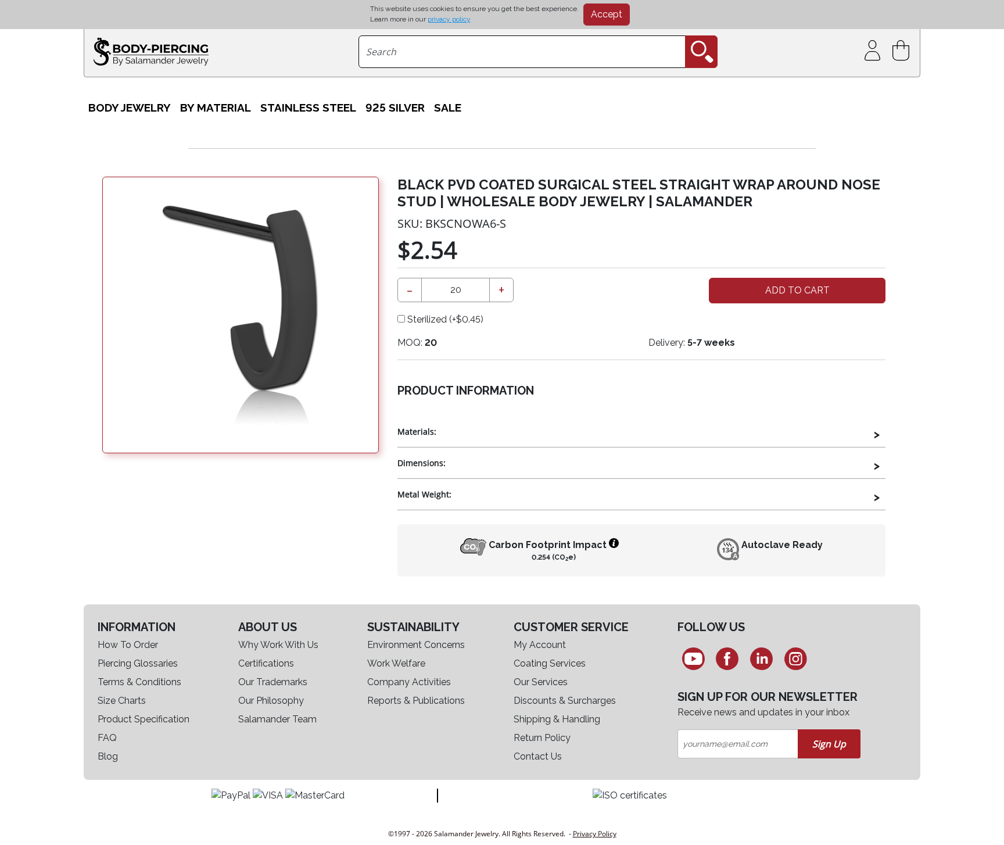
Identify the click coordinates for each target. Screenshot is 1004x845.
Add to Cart (797, 290)
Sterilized (444, 319)
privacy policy (449, 19)
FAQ (107, 737)
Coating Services (550, 663)
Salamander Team (277, 719)
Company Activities (409, 682)
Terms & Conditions (139, 682)
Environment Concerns (416, 644)
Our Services (541, 682)
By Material (215, 107)
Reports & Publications (416, 700)
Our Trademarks (272, 682)
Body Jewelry (129, 107)
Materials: (416, 431)
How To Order (128, 644)
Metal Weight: (424, 494)
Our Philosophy (271, 700)
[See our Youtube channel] (693, 658)
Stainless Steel (308, 107)
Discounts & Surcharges (565, 700)
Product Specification (143, 719)
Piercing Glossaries (138, 663)
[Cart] (903, 50)
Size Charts (122, 700)
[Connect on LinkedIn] (761, 658)
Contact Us (538, 756)
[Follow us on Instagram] (796, 658)
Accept (606, 14)
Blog (108, 756)
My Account (540, 644)
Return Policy (542, 737)
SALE (447, 107)
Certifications (266, 663)
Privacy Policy (594, 834)
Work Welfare (396, 663)
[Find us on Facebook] (728, 658)
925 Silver (395, 107)
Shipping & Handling (557, 719)
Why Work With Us (278, 644)
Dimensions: (421, 462)
